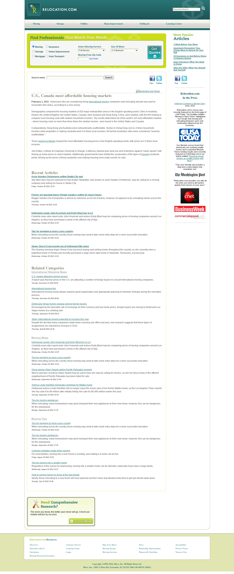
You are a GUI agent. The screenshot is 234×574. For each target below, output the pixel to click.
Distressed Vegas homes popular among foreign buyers (59, 304)
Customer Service (73, 545)
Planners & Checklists (148, 552)
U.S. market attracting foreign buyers (50, 276)
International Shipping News (49, 271)
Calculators (34, 552)
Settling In (145, 23)
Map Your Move (110, 545)
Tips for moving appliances (45, 400)
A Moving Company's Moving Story (189, 103)
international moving (99, 101)
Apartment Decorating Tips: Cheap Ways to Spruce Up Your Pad (188, 50)
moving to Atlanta (46, 141)
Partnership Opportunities (150, 548)
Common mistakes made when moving (51, 450)
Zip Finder (93, 59)
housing (145, 154)
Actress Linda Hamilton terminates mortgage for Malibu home (62, 385)
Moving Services (110, 552)
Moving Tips (39, 418)
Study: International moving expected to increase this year (60, 319)
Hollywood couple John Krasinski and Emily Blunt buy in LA (62, 213)
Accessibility (181, 545)
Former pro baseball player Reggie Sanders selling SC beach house (66, 195)
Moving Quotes (109, 548)
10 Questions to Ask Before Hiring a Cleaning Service (189, 57)
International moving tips (44, 288)
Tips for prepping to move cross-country (52, 231)
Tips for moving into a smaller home (49, 463)
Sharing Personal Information (42, 556)
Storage (60, 23)
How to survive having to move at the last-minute (56, 475)
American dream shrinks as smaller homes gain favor (190, 158)
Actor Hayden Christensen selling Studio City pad (57, 176)
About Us (34, 545)
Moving (36, 23)
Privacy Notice (182, 548)
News (141, 545)
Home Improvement (113, 23)
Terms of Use (181, 552)
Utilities (84, 23)
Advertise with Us (37, 548)
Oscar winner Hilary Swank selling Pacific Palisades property (62, 369)
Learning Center (174, 23)
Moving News (39, 337)
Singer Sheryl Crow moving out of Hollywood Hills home (60, 246)
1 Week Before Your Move (185, 44)
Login (68, 552)
